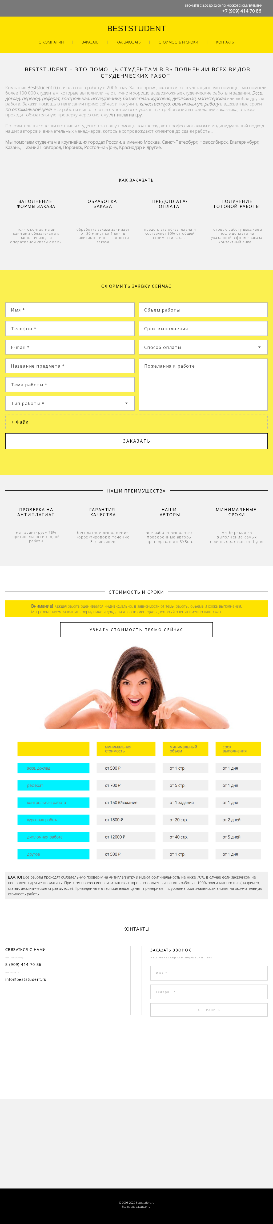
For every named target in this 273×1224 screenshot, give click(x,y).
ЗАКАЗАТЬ (90, 42)
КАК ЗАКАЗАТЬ (128, 42)
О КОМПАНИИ (51, 42)
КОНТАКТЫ (225, 42)
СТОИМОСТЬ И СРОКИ (178, 42)
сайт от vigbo (136, 1215)
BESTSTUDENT (136, 29)
